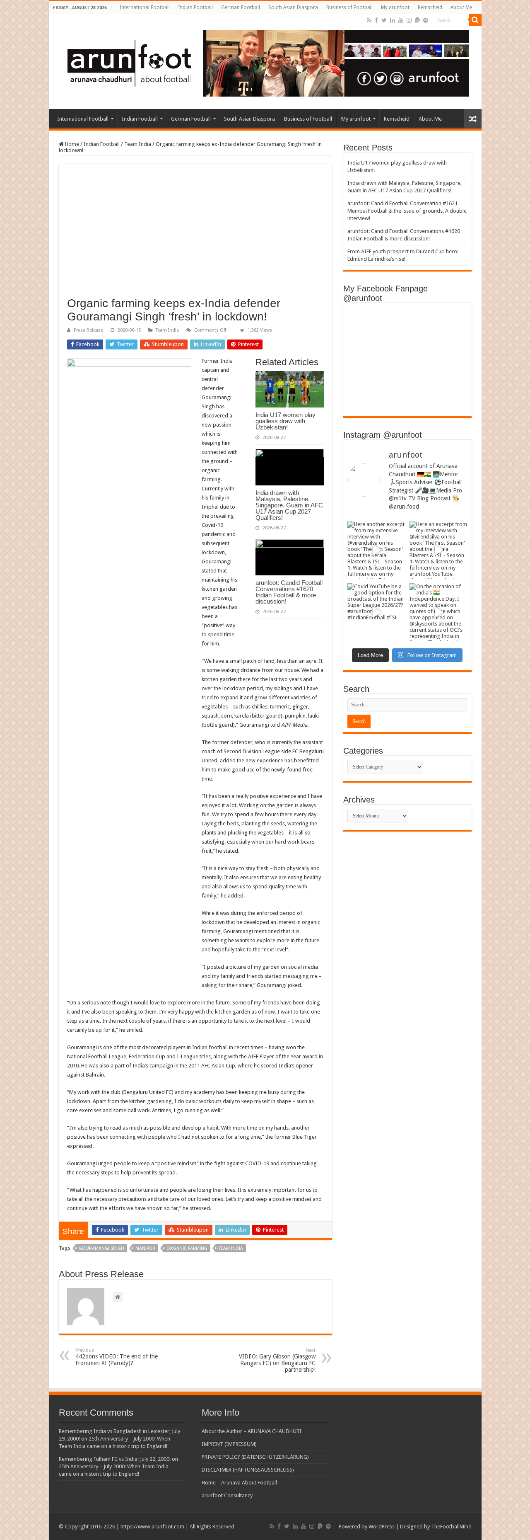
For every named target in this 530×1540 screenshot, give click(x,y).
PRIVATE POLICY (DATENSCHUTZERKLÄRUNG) (255, 1457)
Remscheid (430, 7)
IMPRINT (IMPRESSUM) (229, 1444)
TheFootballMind (451, 1526)
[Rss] (369, 20)
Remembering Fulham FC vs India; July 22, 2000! (115, 1459)
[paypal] (417, 20)
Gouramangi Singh (101, 1248)
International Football (145, 7)
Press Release (88, 330)
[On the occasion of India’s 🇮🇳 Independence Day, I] (438, 612)
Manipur (145, 1248)
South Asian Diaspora (293, 7)
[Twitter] (384, 20)
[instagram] (409, 20)
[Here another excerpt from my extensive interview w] (376, 550)
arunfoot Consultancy (227, 1495)
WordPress (382, 1526)
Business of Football (349, 7)
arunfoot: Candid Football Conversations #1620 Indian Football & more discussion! (289, 592)
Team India (137, 144)
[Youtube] (401, 20)
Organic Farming (186, 1248)
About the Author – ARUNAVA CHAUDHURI (251, 1431)
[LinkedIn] (392, 20)
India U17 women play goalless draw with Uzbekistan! (285, 421)
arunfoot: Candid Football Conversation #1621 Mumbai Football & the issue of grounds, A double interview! (407, 210)
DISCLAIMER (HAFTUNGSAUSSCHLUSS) (248, 1470)
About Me (461, 7)
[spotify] (425, 20)
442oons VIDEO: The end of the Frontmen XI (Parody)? (116, 1357)
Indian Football (195, 7)
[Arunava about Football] (262, 62)
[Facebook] (376, 20)
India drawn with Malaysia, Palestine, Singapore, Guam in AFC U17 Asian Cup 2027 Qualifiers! (289, 505)
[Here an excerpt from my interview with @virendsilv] (438, 550)
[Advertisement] (195, 235)
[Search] (475, 20)
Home (71, 144)
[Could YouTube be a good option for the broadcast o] (376, 612)
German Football (240, 7)
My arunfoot (395, 7)
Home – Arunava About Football (239, 1482)
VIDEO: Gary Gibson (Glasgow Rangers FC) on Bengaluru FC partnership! (277, 1360)
